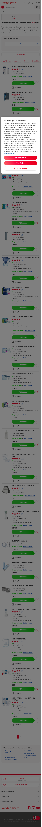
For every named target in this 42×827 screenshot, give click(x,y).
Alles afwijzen (20, 163)
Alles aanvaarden (20, 158)
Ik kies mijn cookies (20, 168)
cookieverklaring (9, 153)
